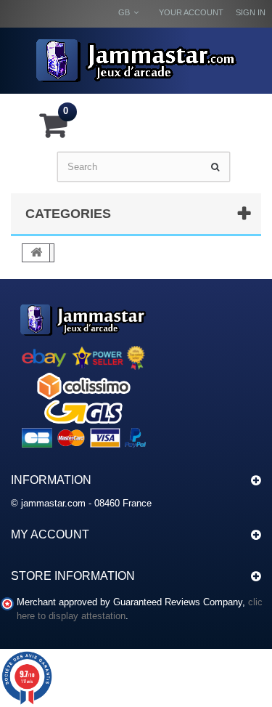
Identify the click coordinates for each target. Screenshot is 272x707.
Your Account (191, 12)
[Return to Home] (36, 253)
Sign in (250, 12)
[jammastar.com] (136, 61)
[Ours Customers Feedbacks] (83, 373)
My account (50, 534)
